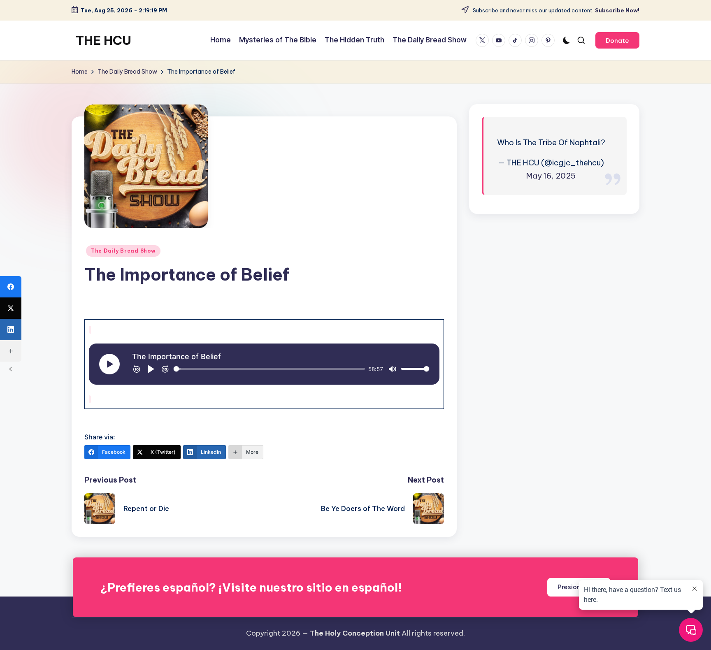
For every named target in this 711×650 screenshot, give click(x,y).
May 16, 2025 (551, 176)
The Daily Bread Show (123, 251)
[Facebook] (10, 286)
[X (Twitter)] (10, 308)
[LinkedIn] (10, 329)
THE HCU (103, 40)
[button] (617, 40)
